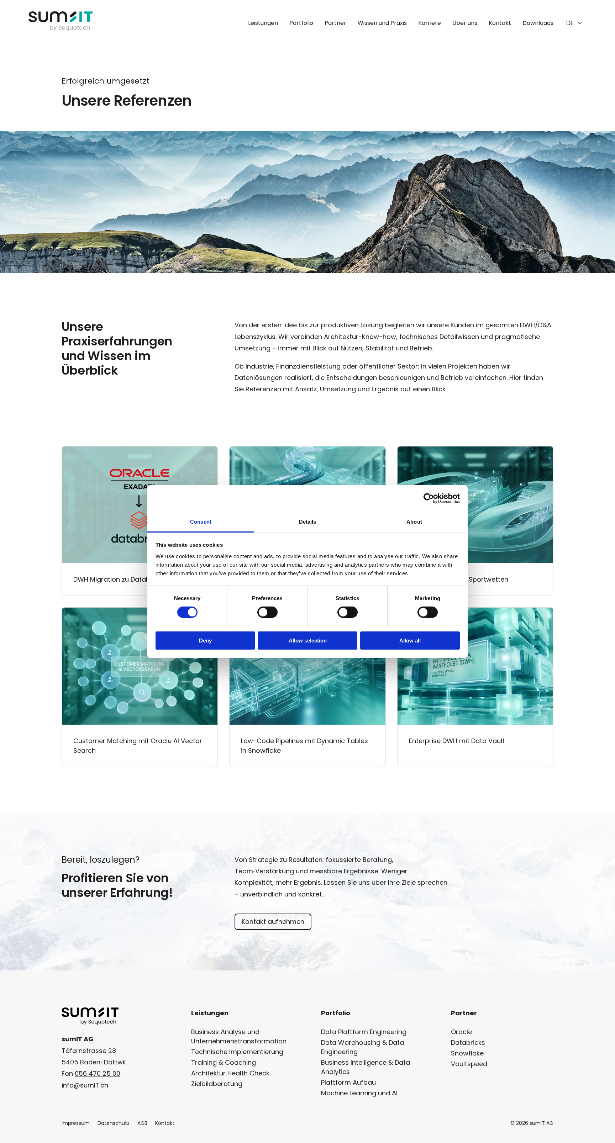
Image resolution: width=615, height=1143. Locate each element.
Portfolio (301, 23)
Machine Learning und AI (359, 1093)
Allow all (410, 640)
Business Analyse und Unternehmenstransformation (239, 1036)
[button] (574, 23)
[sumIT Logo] (60, 29)
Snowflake (467, 1053)
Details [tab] (307, 521)
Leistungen (263, 23)
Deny (205, 640)
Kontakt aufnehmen (273, 921)
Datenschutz (114, 1124)
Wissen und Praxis (382, 23)
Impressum (76, 1124)
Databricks (468, 1042)
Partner (335, 23)
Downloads (537, 23)
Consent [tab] (200, 521)
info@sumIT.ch (85, 1085)
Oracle (461, 1031)
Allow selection (308, 640)
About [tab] (414, 521)
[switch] (267, 612)
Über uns (464, 23)
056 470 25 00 (97, 1073)
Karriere (429, 23)
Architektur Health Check (230, 1073)
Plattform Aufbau (348, 1082)
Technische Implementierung (237, 1051)
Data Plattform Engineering (363, 1031)
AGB (142, 1124)
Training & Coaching (223, 1062)
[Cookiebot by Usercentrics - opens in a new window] (429, 498)
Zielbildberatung (216, 1083)
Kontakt (500, 23)
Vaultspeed (469, 1063)
